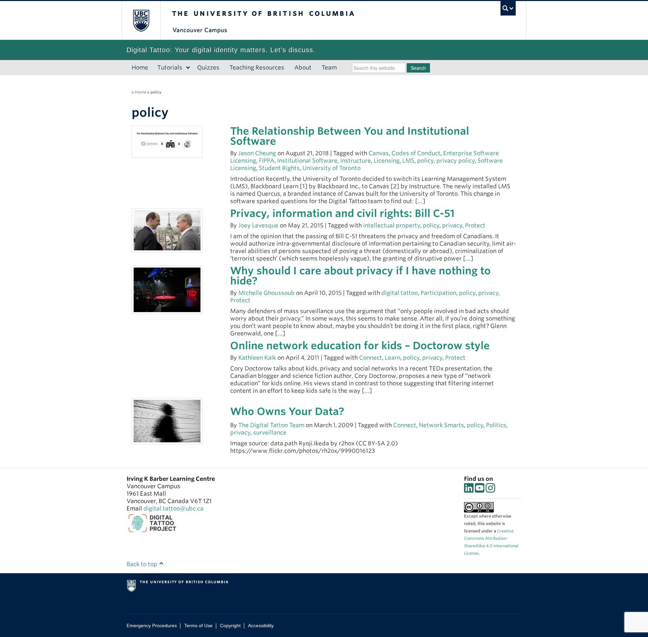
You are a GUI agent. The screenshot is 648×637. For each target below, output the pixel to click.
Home (140, 67)
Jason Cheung (257, 153)
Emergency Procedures (152, 625)
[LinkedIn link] (469, 490)
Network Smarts (441, 425)
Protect (475, 225)
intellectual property (391, 225)
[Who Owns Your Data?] (167, 420)
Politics (496, 425)
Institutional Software (307, 160)
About (303, 67)
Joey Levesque (258, 225)
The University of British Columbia (141, 20)
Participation (438, 292)
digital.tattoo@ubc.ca (173, 508)
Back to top (143, 564)
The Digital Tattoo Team (272, 425)
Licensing (387, 160)
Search (418, 67)
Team (329, 67)
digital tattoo (399, 292)
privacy (452, 225)
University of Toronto (331, 168)
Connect (370, 357)
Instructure (355, 160)
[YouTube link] (479, 490)
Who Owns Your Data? (287, 411)
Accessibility (261, 625)
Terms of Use (198, 625)
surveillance (270, 432)
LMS (408, 160)
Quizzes (208, 67)
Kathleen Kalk (257, 357)
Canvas (379, 153)
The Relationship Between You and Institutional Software (349, 136)
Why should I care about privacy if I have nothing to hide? (360, 276)
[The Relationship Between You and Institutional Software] (167, 141)
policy (425, 160)
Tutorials (169, 67)
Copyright (230, 625)
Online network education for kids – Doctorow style (360, 345)
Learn (392, 357)
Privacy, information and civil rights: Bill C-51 (342, 213)
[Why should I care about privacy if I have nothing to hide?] (167, 289)
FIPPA (266, 160)
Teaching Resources (257, 67)
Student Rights (279, 168)
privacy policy (455, 160)
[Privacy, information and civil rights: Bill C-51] (167, 229)
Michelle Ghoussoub (266, 292)
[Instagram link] (490, 490)
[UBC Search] (508, 8)
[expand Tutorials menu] (188, 68)
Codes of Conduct (416, 153)
